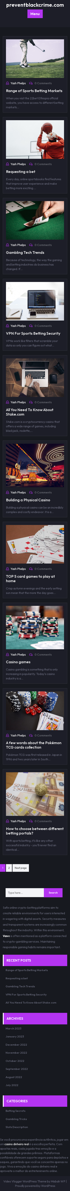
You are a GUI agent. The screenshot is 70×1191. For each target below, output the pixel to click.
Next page (21, 868)
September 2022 (17, 1069)
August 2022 (14, 1077)
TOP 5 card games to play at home (30, 578)
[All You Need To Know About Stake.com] (35, 377)
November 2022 (16, 1052)
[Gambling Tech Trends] (35, 220)
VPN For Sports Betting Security (33, 333)
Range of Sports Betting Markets (34, 90)
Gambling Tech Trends (25, 252)
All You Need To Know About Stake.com (29, 412)
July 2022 (12, 1085)
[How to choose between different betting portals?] (35, 794)
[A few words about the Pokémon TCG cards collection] (35, 710)
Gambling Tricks (16, 1119)
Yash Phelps (18, 83)
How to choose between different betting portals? (35, 830)
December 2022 (16, 1044)
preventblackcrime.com (35, 4)
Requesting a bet (20, 171)
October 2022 (15, 1061)
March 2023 (13, 1028)
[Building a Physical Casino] (35, 465)
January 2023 (15, 1036)
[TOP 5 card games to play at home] (35, 544)
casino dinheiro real (16, 1144)
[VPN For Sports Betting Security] (35, 301)
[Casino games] (35, 627)
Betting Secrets (15, 1111)
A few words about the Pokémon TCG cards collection (33, 745)
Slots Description (17, 1127)
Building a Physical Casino (28, 500)
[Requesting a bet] (35, 139)
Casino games (18, 662)
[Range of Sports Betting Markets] (35, 58)
